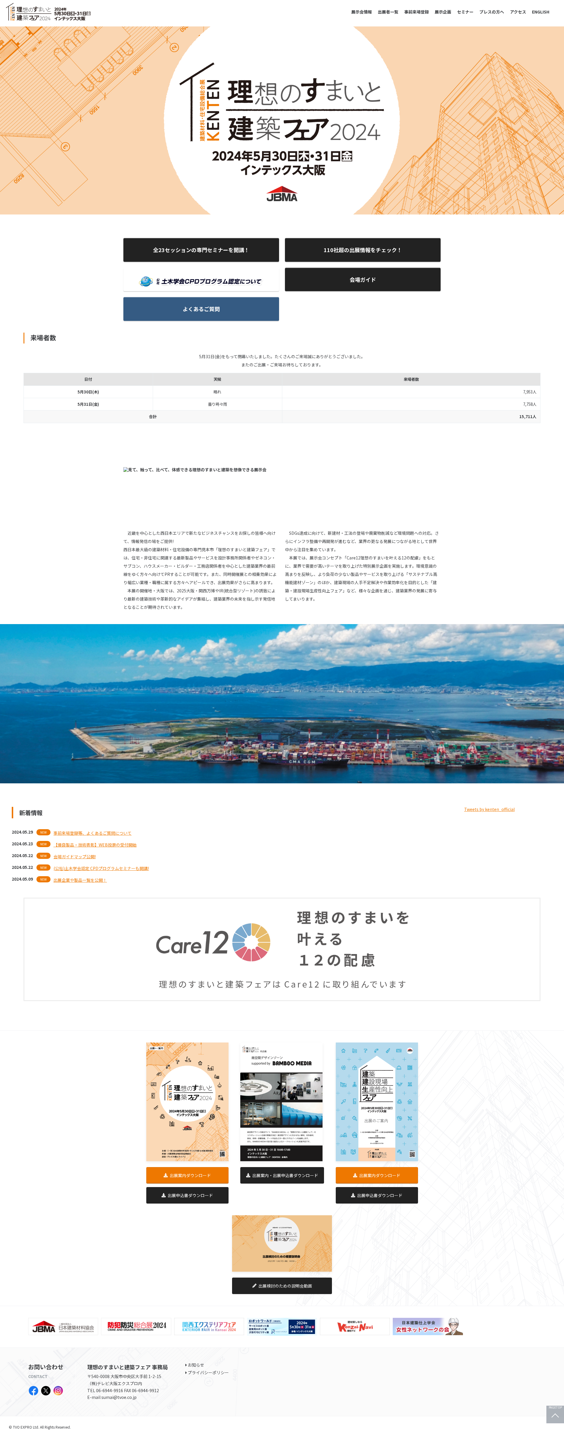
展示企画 (443, 12)
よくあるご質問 (201, 309)
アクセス (518, 12)
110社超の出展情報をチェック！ (363, 250)
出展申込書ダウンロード (190, 1195)
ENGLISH (540, 12)
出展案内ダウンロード (190, 1175)
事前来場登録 (416, 12)
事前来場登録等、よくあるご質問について (92, 833)
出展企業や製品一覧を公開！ (80, 880)
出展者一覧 (388, 12)
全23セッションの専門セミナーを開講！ (201, 250)
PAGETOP (555, 1407)
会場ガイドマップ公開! (74, 856)
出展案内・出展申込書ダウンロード (285, 1175)
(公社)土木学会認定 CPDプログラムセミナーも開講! (101, 868)
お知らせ (196, 1365)
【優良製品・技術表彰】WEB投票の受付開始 (95, 845)
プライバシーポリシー (208, 1372)
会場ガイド (363, 279)
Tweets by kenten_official (489, 809)
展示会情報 (361, 12)
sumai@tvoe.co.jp (119, 1397)
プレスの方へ (491, 12)
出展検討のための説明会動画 (285, 1286)
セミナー (465, 12)
